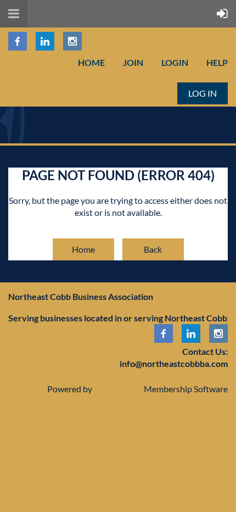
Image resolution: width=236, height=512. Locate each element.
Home (91, 62)
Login (174, 62)
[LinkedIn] (45, 41)
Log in (202, 93)
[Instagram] (72, 41)
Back (153, 249)
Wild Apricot (118, 388)
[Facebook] (17, 41)
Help (217, 62)
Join (133, 62)
